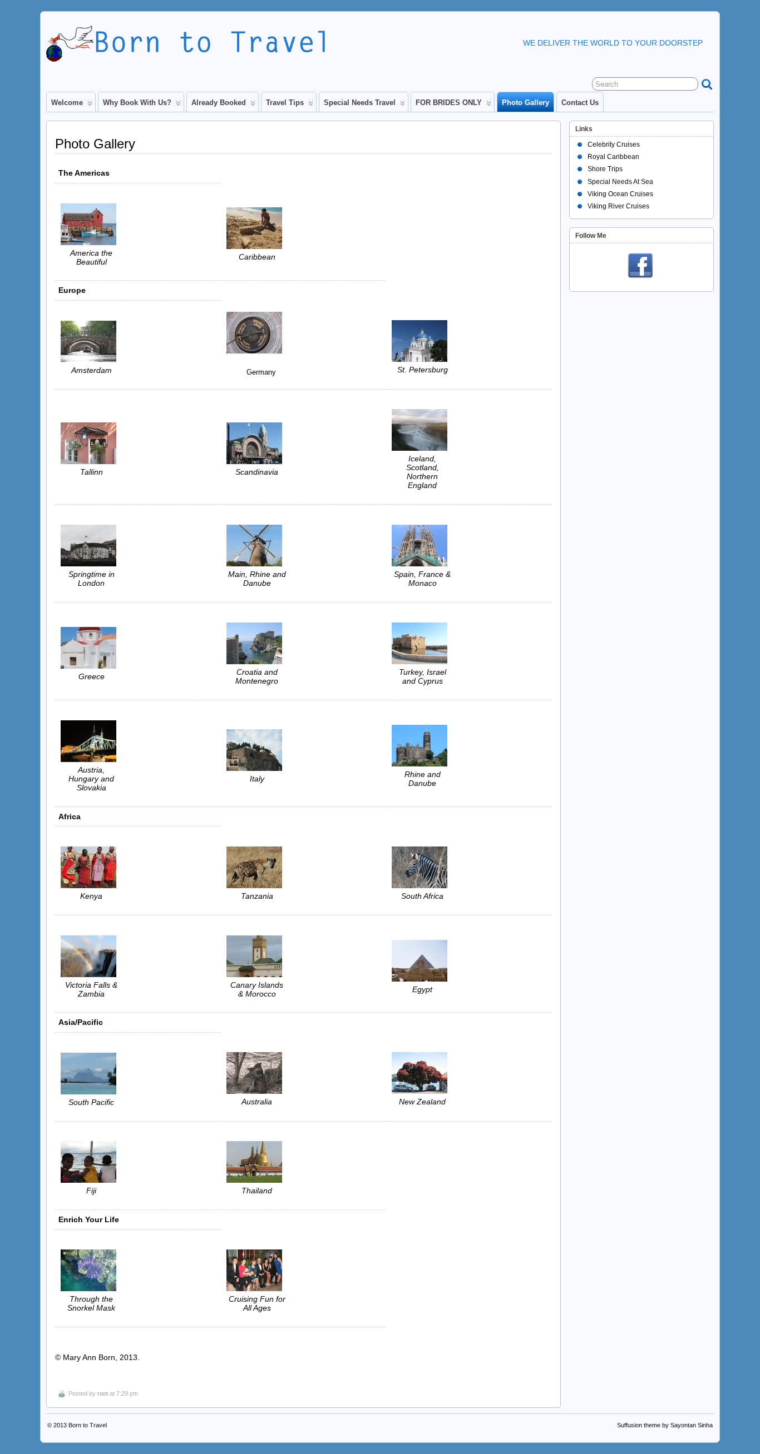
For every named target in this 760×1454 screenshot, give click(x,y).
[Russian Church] (422, 341)
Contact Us (580, 102)
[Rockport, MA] (91, 224)
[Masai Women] (91, 867)
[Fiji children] (91, 1162)
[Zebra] (422, 867)
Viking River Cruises (618, 206)
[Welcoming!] (91, 443)
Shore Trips (605, 169)
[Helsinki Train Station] (257, 443)
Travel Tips (285, 102)
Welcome (67, 102)
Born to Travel (87, 1425)
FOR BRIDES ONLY (449, 102)
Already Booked (218, 102)
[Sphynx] (422, 961)
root (102, 1393)
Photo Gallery (525, 102)
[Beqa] (91, 1270)
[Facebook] (640, 266)
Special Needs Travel (360, 102)
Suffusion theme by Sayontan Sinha (665, 1425)
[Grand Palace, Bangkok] (257, 1162)
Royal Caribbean (613, 157)
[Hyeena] (257, 867)
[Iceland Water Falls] (422, 430)
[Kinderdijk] (257, 545)
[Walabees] (257, 1073)
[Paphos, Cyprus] (422, 643)
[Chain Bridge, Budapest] (91, 741)
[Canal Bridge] (91, 341)
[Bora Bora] (91, 1073)
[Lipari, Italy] (257, 750)
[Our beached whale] (257, 228)
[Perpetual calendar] (303, 333)
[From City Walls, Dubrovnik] (257, 643)
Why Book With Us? (137, 102)
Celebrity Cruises (614, 144)
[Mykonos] (91, 648)
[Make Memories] (257, 1270)
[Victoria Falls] (91, 956)
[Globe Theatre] (91, 545)
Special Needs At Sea (620, 182)
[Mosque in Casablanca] (257, 956)
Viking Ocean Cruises (620, 194)
